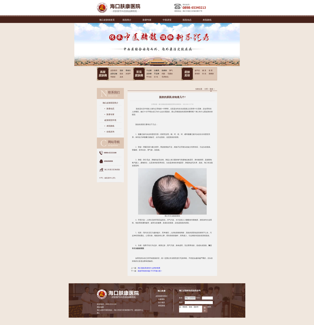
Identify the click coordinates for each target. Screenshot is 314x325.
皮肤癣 (149, 74)
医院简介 (127, 20)
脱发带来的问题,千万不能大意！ (150, 271)
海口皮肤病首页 (107, 20)
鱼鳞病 (164, 70)
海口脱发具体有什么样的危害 (149, 268)
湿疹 (121, 70)
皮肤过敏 (113, 74)
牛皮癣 (149, 70)
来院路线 (207, 20)
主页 (206, 89)
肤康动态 (110, 109)
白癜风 (156, 70)
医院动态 (187, 20)
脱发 (211, 89)
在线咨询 (110, 132)
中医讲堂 (167, 20)
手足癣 (156, 74)
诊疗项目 (161, 302)
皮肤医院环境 (110, 120)
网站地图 (100, 307)
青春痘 (128, 70)
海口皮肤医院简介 (110, 103)
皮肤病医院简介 (162, 296)
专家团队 (161, 299)
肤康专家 (147, 20)
